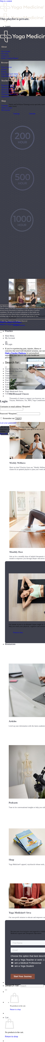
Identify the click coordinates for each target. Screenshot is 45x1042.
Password (8, 414)
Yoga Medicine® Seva (9, 76)
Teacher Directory (13, 982)
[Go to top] (1, 332)
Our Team (4, 54)
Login (10, 344)
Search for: (12, 985)
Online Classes (11, 378)
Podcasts (8, 387)
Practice (9, 331)
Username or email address (15, 407)
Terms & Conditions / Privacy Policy (11, 322)
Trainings (4, 105)
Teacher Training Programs (15, 369)
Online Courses (6, 108)
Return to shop (15, 1009)
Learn (7, 26)
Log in (18, 418)
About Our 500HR (7, 90)
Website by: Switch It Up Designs (10, 321)
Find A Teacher (6, 67)
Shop (7, 389)
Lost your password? (8, 423)
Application (5, 96)
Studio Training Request (9, 58)
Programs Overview (8, 85)
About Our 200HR (7, 87)
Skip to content (6, 1)
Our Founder (5, 51)
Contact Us (5, 56)
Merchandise (5, 110)
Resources (10, 644)
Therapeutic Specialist (9, 94)
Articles (4, 69)
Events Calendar (11, 382)
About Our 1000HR (8, 92)
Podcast (3, 72)
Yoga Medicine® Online (9, 74)
